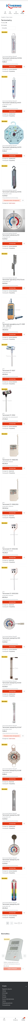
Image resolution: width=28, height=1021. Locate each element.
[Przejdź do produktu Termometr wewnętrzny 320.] (14, 623)
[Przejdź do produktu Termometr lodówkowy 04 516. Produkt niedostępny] (14, 177)
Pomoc (4, 995)
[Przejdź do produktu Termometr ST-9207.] (14, 356)
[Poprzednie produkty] (11, 923)
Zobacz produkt (12, 968)
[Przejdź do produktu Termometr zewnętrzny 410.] (14, 889)
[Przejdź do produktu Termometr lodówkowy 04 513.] (14, 132)
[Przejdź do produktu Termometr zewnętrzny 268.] (14, 800)
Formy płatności (6, 1005)
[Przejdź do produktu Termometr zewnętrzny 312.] (14, 845)
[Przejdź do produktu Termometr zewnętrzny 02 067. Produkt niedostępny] (14, 712)
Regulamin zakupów (7, 989)
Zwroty (4, 1001)
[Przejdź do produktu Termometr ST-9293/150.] (14, 534)
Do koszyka (12, 66)
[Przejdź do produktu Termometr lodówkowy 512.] (14, 220)
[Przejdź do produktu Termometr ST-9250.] (14, 400)
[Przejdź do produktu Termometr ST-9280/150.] (14, 445)
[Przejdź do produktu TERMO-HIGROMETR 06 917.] (14, 949)
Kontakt (4, 997)
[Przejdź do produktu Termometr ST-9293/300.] (14, 579)
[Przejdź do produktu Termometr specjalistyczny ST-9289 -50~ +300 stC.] (14, 309)
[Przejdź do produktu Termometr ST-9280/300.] (14, 489)
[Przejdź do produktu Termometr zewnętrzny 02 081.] (14, 756)
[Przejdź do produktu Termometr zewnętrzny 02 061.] (14, 668)
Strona (15, 923)
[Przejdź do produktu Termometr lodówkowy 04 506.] (14, 43)
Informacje (4, 993)
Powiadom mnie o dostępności (11, 200)
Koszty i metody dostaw (8, 999)
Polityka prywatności (7, 1003)
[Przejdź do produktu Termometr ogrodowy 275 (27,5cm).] (14, 265)
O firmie (4, 991)
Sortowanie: (4, 25)
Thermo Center (6, 17)
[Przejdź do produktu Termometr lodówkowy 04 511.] (14, 88)
